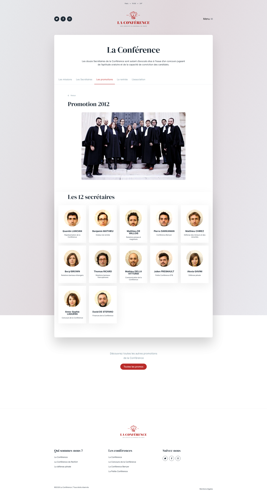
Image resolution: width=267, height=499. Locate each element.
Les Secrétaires (84, 79)
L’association (138, 79)
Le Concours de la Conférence (122, 462)
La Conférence (61, 457)
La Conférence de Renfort (66, 462)
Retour (73, 95)
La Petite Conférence (118, 471)
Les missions (65, 79)
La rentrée (122, 79)
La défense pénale (62, 466)
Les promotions (104, 79)
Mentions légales (206, 489)
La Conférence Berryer (118, 466)
